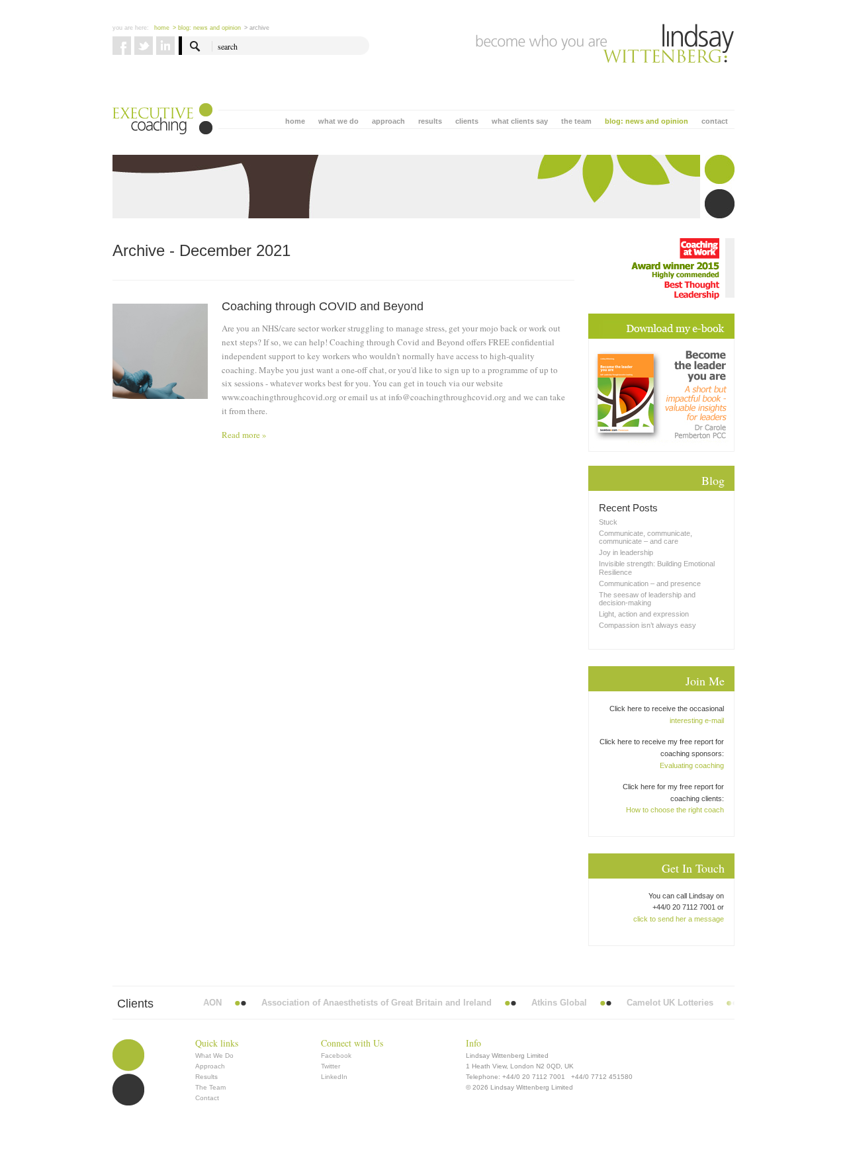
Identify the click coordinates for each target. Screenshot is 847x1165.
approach (388, 121)
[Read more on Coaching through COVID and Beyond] (160, 375)
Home (161, 27)
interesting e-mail (697, 720)
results (430, 121)
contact (714, 121)
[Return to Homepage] (605, 44)
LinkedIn (334, 1076)
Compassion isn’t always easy (647, 625)
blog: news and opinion (646, 121)
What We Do (214, 1055)
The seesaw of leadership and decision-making (647, 599)
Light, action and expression (644, 614)
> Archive (256, 27)
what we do (338, 121)
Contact (207, 1097)
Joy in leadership (626, 552)
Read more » (244, 435)
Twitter (330, 1066)
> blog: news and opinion (207, 27)
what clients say (520, 121)
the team (576, 121)
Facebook (336, 1055)
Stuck (608, 522)
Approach (210, 1066)
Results (206, 1076)
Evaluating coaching (692, 765)
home (295, 121)
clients (466, 121)
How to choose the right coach (675, 810)
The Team (210, 1087)
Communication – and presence (650, 583)
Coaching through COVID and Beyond (323, 306)
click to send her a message (678, 919)
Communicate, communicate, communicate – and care (645, 537)
